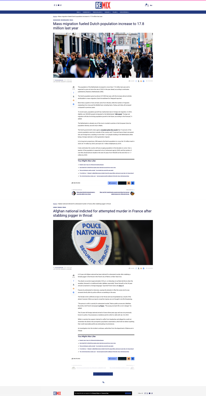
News (71, 19)
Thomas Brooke (59, 80)
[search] (148, 5)
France (60, 207)
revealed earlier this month (109, 130)
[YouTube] (58, 5)
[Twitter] (56, 5)
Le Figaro (101, 306)
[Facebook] (54, 5)
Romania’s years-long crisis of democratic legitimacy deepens (92, 165)
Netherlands (65, 19)
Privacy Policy (95, 393)
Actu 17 (121, 285)
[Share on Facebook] (136, 81)
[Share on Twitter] (138, 81)
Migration (56, 19)
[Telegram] (61, 5)
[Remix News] (103, 5)
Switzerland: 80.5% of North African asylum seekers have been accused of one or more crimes (98, 168)
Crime (55, 207)
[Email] (141, 81)
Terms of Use (105, 393)
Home (55, 16)
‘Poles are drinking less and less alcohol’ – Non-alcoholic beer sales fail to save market (96, 170)
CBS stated (118, 114)
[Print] (143, 81)
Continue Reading (103, 374)
